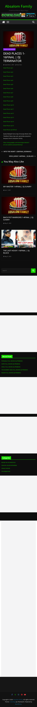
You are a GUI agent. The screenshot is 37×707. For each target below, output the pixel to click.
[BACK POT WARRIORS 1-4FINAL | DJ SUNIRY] (18, 198)
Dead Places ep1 (8, 68)
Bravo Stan (19, 65)
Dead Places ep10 (8, 105)
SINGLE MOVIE (5, 468)
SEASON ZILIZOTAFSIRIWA (9, 49)
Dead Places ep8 (8, 97)
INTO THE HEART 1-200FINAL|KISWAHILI (18, 152)
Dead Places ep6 (8, 88)
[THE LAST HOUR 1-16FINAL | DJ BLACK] (18, 231)
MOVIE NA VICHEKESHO (8, 462)
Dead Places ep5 (8, 84)
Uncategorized (5, 471)
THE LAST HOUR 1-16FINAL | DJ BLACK (16, 251)
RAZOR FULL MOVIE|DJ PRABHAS (11, 373)
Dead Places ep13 (8, 117)
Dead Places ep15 (8, 125)
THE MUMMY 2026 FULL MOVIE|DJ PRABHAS (14, 370)
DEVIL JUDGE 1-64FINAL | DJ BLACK (21, 156)
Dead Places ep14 (8, 121)
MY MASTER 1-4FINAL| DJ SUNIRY (17, 186)
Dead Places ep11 (8, 109)
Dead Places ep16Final (10, 130)
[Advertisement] (18, 294)
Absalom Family (18, 6)
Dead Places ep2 (8, 72)
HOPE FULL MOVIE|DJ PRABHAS (10, 364)
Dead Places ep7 (8, 93)
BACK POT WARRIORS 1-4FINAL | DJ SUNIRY (18, 218)
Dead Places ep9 (8, 101)
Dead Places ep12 (8, 113)
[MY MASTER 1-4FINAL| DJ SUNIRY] (18, 167)
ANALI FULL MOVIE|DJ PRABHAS (10, 367)
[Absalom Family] (3, 22)
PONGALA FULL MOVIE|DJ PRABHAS (12, 361)
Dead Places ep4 (8, 80)
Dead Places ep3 (8, 76)
